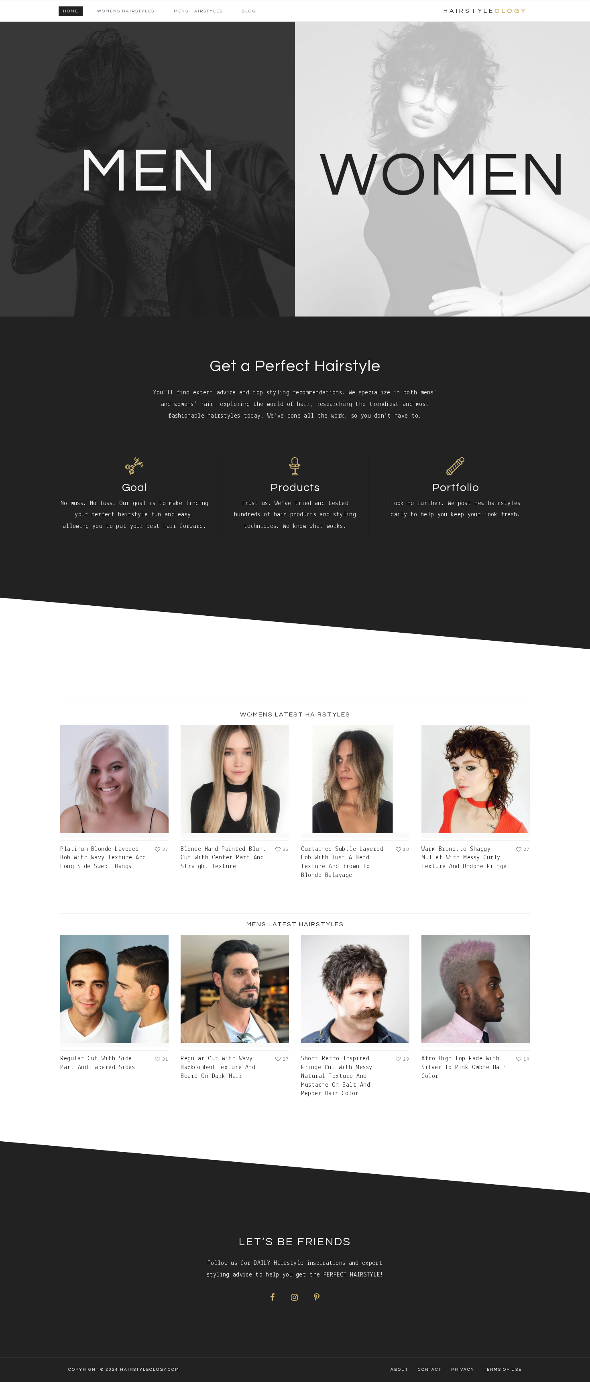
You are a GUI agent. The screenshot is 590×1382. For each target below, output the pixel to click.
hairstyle (485, 11)
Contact (429, 1370)
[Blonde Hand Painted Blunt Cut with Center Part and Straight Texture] (235, 781)
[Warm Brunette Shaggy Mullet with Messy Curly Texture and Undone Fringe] (475, 781)
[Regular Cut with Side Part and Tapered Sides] (114, 991)
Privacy (462, 1370)
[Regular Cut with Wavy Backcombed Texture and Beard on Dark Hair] (235, 991)
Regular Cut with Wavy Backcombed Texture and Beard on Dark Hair (218, 1067)
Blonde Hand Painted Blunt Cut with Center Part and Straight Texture (224, 858)
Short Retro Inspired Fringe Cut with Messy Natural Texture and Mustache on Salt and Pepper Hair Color (336, 1076)
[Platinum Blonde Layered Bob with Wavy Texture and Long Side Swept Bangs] (114, 781)
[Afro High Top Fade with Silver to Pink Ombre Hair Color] (475, 991)
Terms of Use (503, 1370)
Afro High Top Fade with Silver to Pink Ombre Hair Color (463, 1067)
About (399, 1370)
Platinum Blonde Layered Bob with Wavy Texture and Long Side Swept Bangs (103, 858)
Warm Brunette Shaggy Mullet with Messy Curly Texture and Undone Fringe (464, 858)
